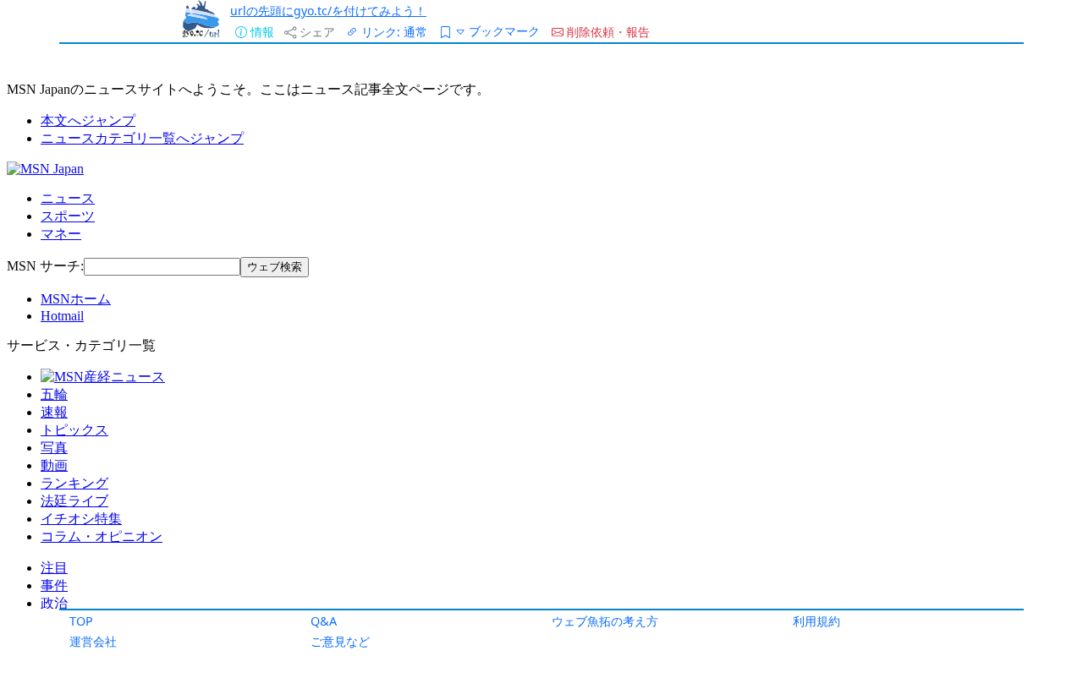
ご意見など (340, 641)
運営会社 (93, 641)
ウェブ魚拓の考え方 (605, 621)
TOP (81, 621)
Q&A (324, 621)
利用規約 (816, 621)
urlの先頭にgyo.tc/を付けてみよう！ (328, 11)
